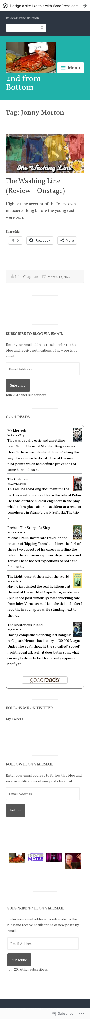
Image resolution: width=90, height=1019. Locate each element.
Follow (15, 810)
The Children (18, 479)
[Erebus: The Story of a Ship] (77, 538)
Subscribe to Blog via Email (34, 334)
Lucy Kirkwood (18, 483)
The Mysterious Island (25, 624)
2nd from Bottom (23, 83)
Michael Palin (17, 532)
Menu (74, 67)
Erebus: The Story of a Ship (29, 527)
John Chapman (26, 276)
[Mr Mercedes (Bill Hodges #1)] (77, 441)
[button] (17, 858)
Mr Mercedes (18, 430)
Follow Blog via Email (30, 764)
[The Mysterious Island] (77, 635)
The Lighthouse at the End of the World (38, 576)
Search (42, 27)
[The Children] (77, 489)
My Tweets (14, 718)
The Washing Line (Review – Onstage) (35, 186)
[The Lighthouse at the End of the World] (77, 588)
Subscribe (18, 385)
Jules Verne (16, 581)
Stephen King (17, 435)
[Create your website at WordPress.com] (45, 5)
